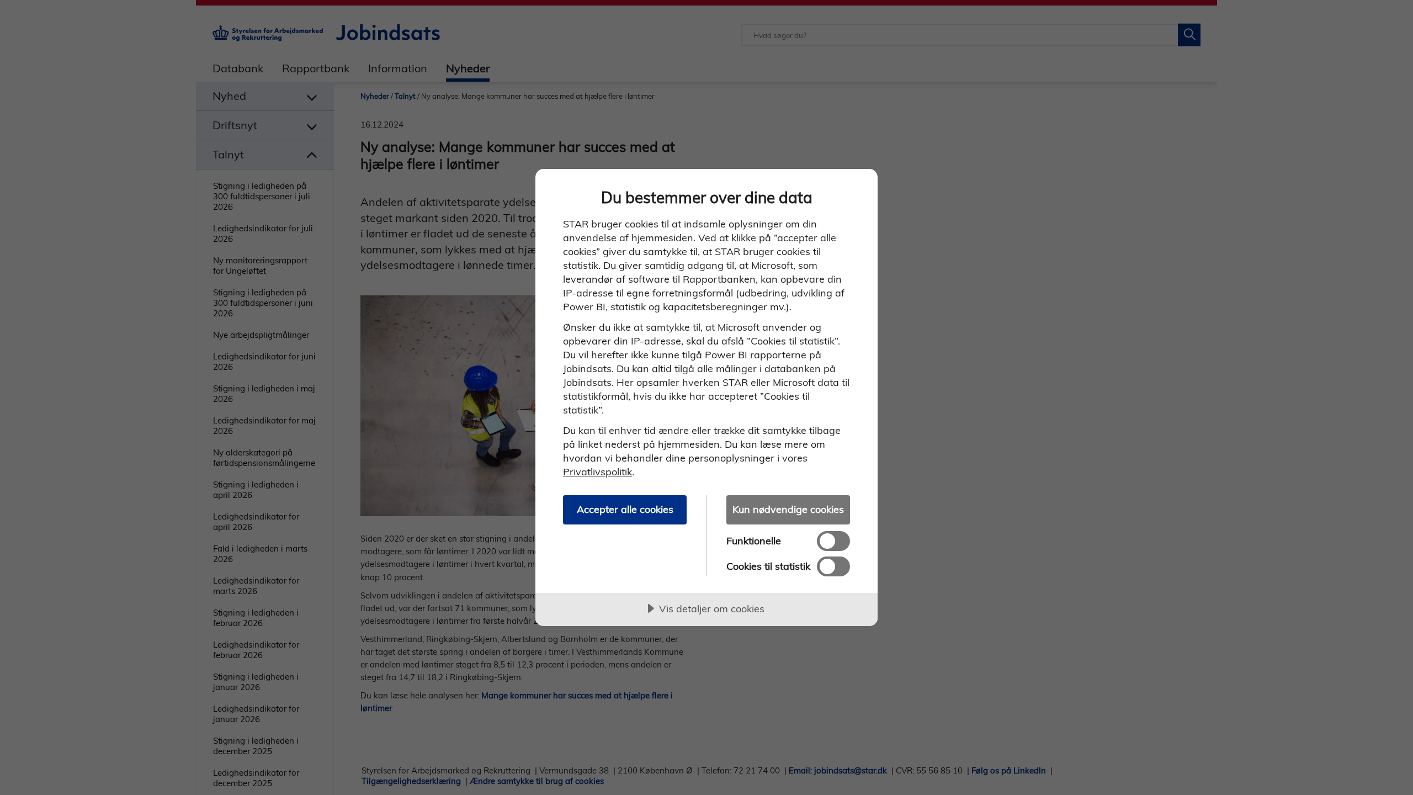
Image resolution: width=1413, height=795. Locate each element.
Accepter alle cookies (625, 509)
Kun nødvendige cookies (788, 509)
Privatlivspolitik (597, 471)
